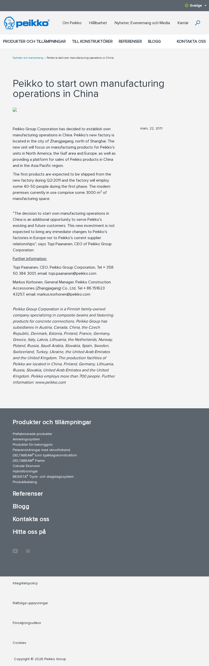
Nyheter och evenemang (28, 58)
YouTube (15, 548)
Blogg (154, 41)
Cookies (19, 643)
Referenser (130, 41)
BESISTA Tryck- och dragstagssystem (43, 476)
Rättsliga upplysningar (30, 603)
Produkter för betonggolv (33, 444)
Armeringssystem (26, 439)
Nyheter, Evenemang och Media (142, 22)
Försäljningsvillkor (27, 623)
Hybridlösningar (25, 471)
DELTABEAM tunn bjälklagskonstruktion (45, 455)
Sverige (196, 5)
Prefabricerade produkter (32, 434)
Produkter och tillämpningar (34, 41)
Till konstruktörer (92, 41)
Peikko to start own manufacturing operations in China (80, 58)
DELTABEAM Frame (29, 460)
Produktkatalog (25, 482)
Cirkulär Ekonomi (26, 466)
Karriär (183, 22)
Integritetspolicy (25, 583)
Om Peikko (72, 22)
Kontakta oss (191, 41)
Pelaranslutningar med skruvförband (41, 450)
